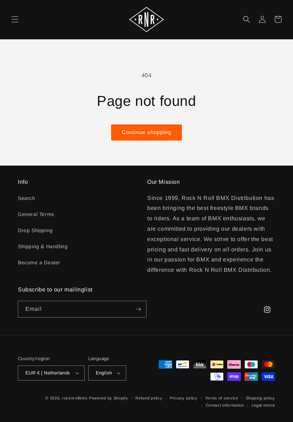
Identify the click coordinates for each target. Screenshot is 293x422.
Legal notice (263, 405)
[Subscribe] (138, 309)
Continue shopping (146, 132)
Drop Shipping (35, 230)
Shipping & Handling (43, 246)
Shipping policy (260, 398)
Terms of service (221, 398)
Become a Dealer (39, 262)
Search (26, 198)
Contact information (225, 405)
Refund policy (148, 398)
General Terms (36, 214)
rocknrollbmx (75, 398)
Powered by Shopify (108, 398)
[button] (15, 19)
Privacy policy (184, 398)
